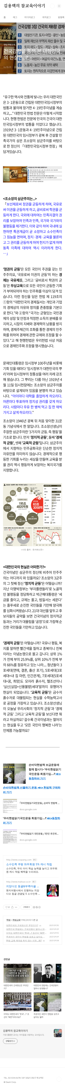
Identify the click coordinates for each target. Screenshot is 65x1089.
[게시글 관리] (16, 907)
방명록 (61, 17)
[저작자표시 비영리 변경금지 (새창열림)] (36, 907)
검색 (52, 6)
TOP (59, 1079)
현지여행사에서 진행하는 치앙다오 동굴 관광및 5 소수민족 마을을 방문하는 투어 (23, 892)
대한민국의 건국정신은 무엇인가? (22, 925)
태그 (15, 17)
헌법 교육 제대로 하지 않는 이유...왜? (24, 940)
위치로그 (46, 17)
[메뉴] (59, 6)
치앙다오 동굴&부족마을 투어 (22, 886)
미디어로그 (29, 17)
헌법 (8, 920)
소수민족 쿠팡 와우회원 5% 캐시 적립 (29, 864)
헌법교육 (16, 920)
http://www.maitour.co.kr (18, 881)
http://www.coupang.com (18, 859)
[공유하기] (12, 907)
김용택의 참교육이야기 (24, 6)
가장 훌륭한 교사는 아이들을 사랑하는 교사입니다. (23, 1035)
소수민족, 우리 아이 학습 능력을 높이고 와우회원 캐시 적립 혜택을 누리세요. (31, 870)
